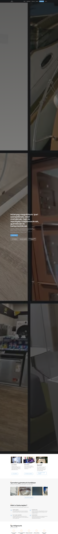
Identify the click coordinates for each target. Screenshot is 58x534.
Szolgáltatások (28, 1)
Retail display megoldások (28, 473)
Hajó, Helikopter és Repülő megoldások (41, 473)
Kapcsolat (37, 1)
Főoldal (24, 1)
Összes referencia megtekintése (29, 497)
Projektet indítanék (14, 235)
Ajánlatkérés (41, 1)
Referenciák (33, 1)
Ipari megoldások (15, 473)
